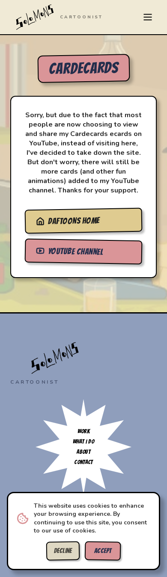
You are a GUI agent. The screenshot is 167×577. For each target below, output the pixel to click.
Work (83, 431)
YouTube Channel (75, 251)
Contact (83, 462)
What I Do (83, 441)
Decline (63, 551)
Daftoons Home (74, 221)
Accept (103, 551)
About (83, 452)
